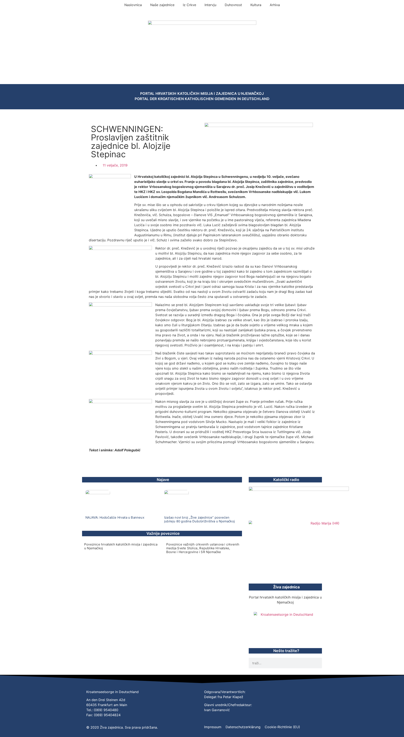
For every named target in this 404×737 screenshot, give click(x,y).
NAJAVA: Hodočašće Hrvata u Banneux (114, 517)
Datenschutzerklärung (243, 727)
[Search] (316, 663)
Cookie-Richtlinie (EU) (282, 727)
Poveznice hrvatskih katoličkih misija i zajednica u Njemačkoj (120, 546)
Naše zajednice (162, 5)
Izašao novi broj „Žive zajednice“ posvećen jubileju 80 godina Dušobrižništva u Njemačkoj (199, 519)
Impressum (212, 727)
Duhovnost (233, 5)
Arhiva (275, 5)
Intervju (210, 5)
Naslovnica (133, 5)
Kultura (255, 5)
